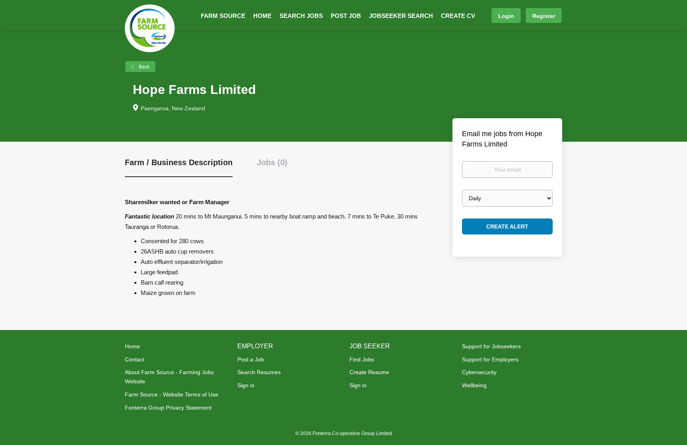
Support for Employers (490, 359)
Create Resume (369, 372)
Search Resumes (259, 372)
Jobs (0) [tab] (272, 162)
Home (132, 346)
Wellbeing (474, 385)
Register (543, 16)
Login (506, 16)
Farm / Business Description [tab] (179, 162)
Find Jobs (361, 359)
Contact (134, 359)
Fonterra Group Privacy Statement (168, 407)
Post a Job (250, 359)
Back (143, 67)
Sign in (245, 385)
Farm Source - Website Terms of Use (171, 394)
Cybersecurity (479, 372)
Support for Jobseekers (491, 346)
